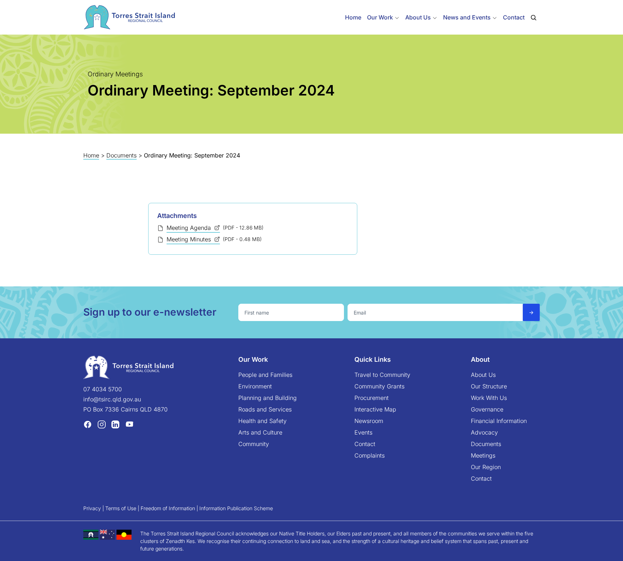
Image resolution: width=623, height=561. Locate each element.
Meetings (483, 455)
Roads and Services (265, 409)
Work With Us (489, 397)
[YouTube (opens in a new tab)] (129, 424)
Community (253, 444)
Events (363, 432)
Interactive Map (375, 409)
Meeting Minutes (190, 239)
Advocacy (484, 432)
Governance (487, 409)
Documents (121, 155)
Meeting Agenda (190, 227)
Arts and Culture (260, 432)
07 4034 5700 (102, 389)
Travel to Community (382, 374)
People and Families (265, 374)
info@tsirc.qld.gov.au (112, 399)
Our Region (486, 467)
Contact (514, 17)
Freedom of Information (168, 508)
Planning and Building (267, 397)
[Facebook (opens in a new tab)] (87, 424)
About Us (483, 374)
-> (531, 312)
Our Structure (489, 386)
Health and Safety (262, 420)
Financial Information (499, 420)
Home (353, 17)
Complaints (369, 455)
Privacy (92, 508)
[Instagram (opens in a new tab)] (102, 424)
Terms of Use (120, 508)
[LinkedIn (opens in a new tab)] (115, 424)
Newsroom (368, 420)
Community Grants (379, 386)
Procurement (371, 397)
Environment (255, 386)
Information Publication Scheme (236, 508)
